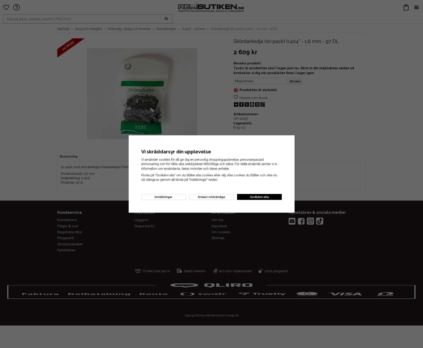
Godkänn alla (259, 197)
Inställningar (163, 197)
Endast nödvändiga (211, 197)
